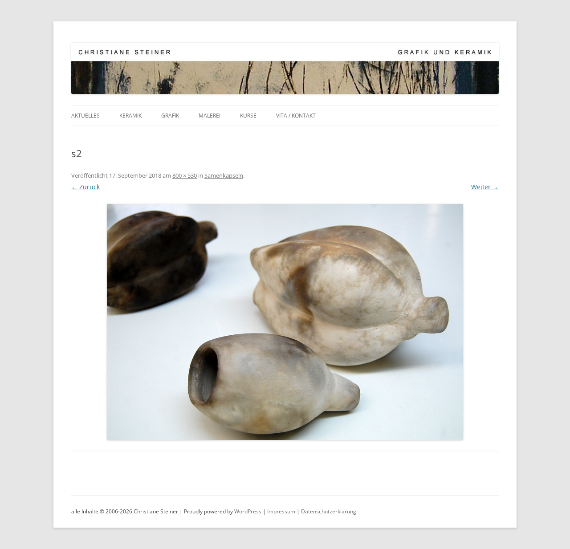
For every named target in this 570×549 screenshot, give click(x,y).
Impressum (281, 511)
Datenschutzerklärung (328, 511)
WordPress (247, 511)
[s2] (285, 322)
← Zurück (85, 187)
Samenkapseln (223, 175)
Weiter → (485, 187)
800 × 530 (184, 175)
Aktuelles (85, 115)
